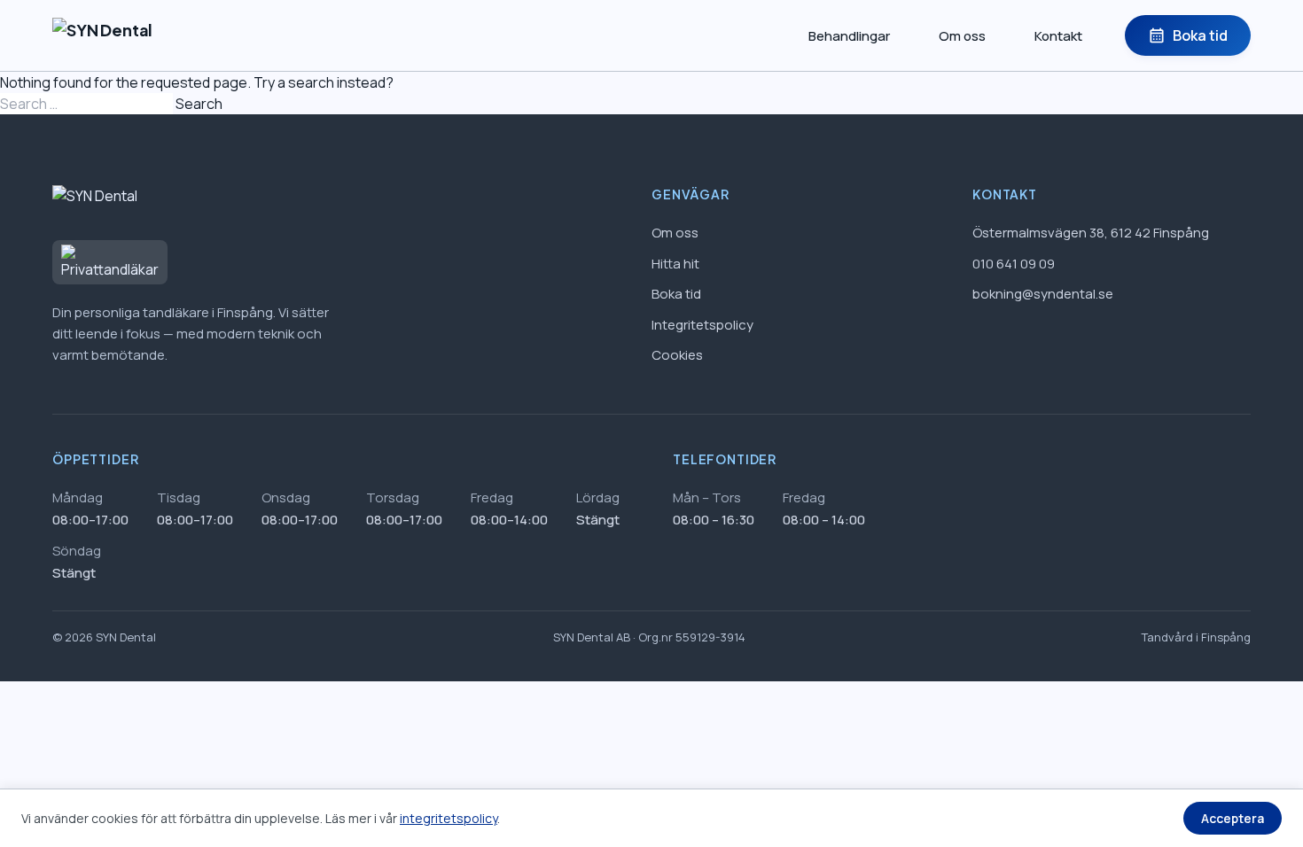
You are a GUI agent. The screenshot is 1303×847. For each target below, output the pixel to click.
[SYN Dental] (102, 35)
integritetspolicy (448, 818)
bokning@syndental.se (1042, 293)
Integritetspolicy (702, 324)
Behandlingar (849, 36)
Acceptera (1232, 818)
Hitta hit (675, 263)
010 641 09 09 (1013, 263)
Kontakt (1058, 36)
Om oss (962, 36)
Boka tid (1188, 35)
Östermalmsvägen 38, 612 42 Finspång (1090, 232)
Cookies (677, 355)
